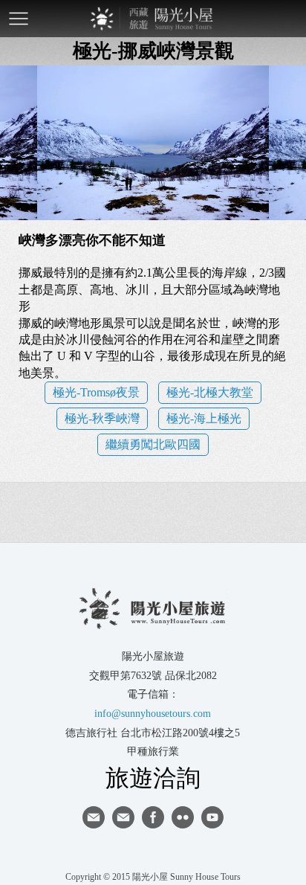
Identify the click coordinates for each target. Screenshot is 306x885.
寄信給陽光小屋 (93, 817)
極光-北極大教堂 (209, 392)
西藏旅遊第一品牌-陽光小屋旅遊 (153, 18)
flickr (182, 817)
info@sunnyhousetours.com (152, 713)
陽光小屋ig (123, 817)
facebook (153, 817)
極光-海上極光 (203, 418)
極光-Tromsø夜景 (96, 392)
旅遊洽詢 (153, 777)
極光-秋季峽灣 (102, 418)
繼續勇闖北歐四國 (153, 444)
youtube (212, 817)
